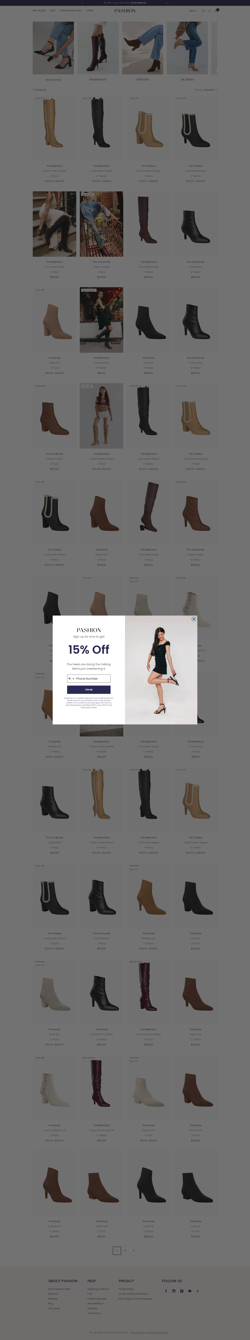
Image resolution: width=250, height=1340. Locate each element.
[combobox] (71, 679)
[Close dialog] (194, 619)
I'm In (88, 689)
